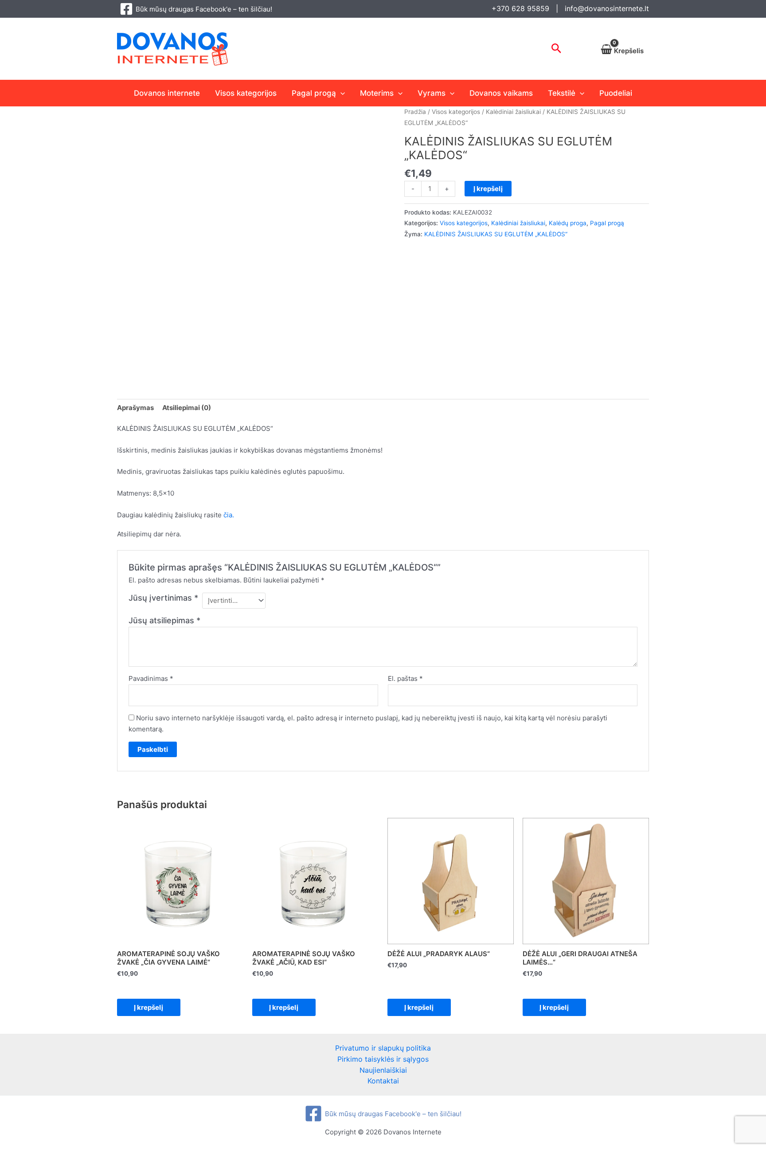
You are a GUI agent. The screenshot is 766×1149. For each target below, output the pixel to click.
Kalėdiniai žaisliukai (513, 111)
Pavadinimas (151, 678)
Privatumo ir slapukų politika (383, 1047)
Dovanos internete (167, 93)
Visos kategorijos (246, 93)
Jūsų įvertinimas (163, 597)
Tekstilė (561, 93)
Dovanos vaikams (501, 93)
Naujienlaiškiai (383, 1070)
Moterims (377, 93)
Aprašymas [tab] (135, 407)
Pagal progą (314, 93)
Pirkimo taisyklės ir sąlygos (383, 1059)
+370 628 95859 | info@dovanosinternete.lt (570, 8)
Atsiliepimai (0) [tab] (186, 407)
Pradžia (415, 111)
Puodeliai (615, 93)
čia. (228, 515)
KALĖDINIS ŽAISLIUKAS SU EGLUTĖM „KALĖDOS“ (495, 234)
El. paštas (405, 678)
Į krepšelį (488, 188)
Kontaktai (383, 1080)
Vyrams (432, 93)
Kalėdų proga (567, 223)
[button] (556, 48)
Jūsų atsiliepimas (164, 620)
